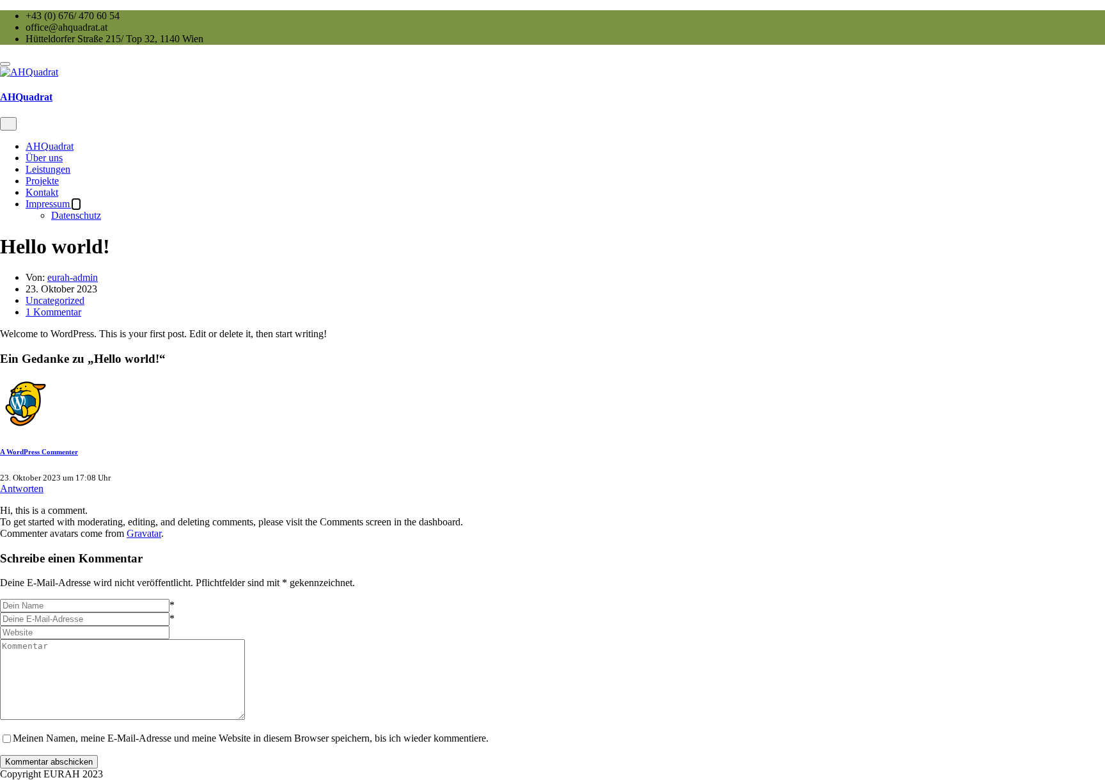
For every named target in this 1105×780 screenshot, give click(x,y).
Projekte (42, 180)
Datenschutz (76, 215)
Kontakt (42, 192)
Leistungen (48, 169)
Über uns (44, 157)
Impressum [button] (49, 203)
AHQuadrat (26, 97)
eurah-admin (72, 277)
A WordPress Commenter (39, 452)
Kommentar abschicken (49, 762)
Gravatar (144, 533)
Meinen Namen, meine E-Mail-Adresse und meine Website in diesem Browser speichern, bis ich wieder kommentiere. (251, 738)
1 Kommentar (53, 311)
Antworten (21, 488)
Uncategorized (55, 300)
